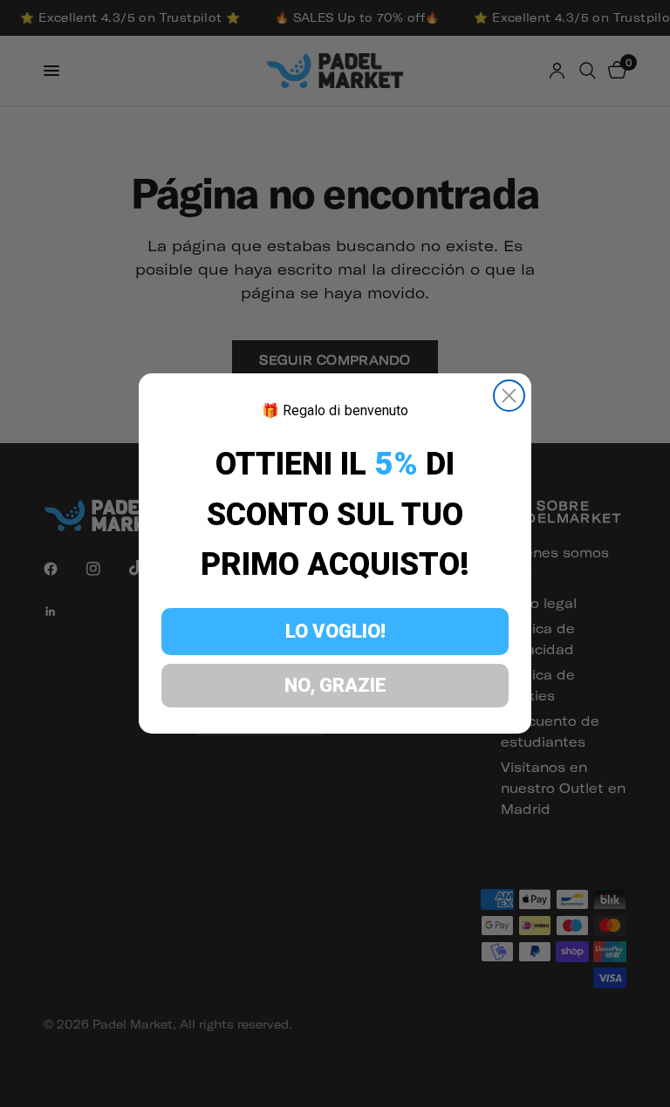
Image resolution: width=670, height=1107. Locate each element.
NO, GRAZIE (335, 685)
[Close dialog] (509, 395)
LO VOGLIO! (335, 631)
